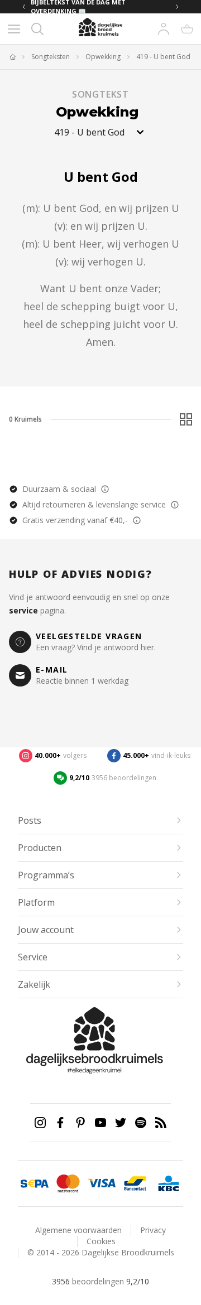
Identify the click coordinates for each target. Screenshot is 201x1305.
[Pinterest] (80, 1122)
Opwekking (103, 57)
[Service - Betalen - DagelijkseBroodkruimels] (34, 1183)
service (23, 610)
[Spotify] (140, 1122)
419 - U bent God (163, 57)
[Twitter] (120, 1122)
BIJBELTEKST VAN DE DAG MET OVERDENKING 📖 (78, 6)
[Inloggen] (163, 29)
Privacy (153, 1230)
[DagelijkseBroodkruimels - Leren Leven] (12, 57)
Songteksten (50, 57)
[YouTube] (100, 1122)
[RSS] (160, 1122)
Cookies (101, 1241)
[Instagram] (40, 1122)
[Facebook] (60, 1122)
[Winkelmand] (187, 29)
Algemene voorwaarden (78, 1230)
